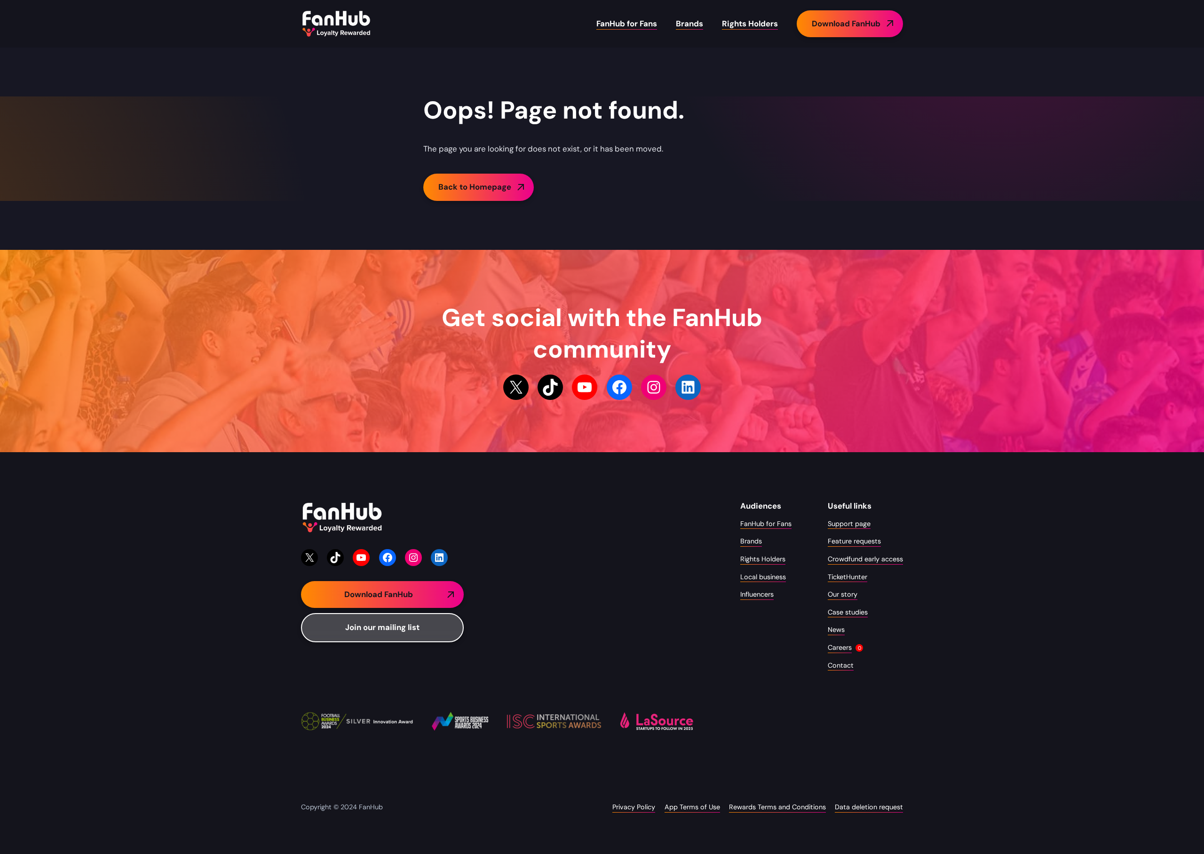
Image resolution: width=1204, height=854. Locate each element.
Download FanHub (846, 23)
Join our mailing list (382, 627)
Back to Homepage (474, 187)
